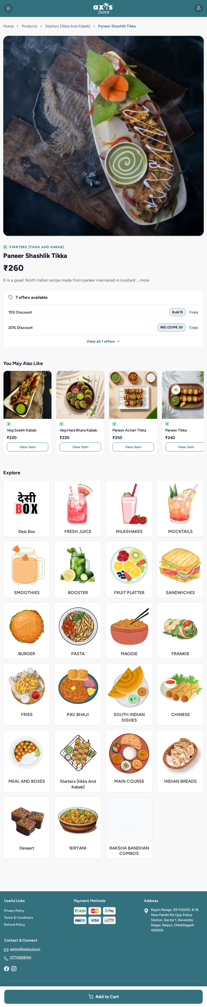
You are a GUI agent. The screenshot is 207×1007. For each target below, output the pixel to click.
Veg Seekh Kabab (21, 430)
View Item (27, 447)
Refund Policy (14, 925)
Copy (193, 312)
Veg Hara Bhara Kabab (78, 430)
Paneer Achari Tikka (129, 430)
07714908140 (20, 957)
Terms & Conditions (18, 918)
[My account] (198, 8)
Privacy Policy (14, 911)
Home (8, 26)
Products (29, 26)
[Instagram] (13, 969)
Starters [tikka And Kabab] (67, 26)
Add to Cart (107, 996)
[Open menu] (8, 8)
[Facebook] (6, 969)
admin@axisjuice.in (25, 949)
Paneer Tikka (176, 430)
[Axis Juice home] (103, 8)
